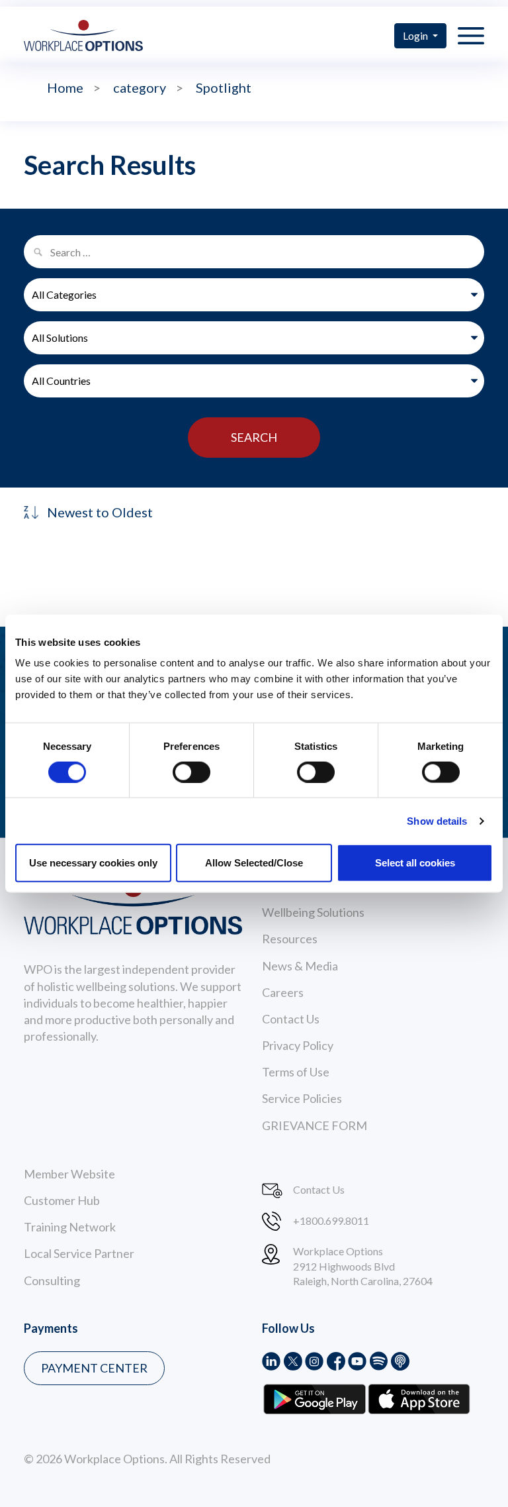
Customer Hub (62, 1200)
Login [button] (416, 35)
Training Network (70, 1227)
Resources (290, 938)
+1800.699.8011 (331, 1220)
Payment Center (94, 1368)
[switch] (191, 771)
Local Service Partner (79, 1253)
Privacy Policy (297, 1045)
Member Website (69, 1174)
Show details (437, 820)
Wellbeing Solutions (313, 912)
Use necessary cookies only (93, 862)
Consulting (52, 1280)
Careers (283, 992)
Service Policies (302, 1098)
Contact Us (290, 1019)
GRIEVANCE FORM (314, 1125)
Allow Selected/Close (254, 862)
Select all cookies (415, 862)
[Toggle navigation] (471, 35)
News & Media (300, 966)
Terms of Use (295, 1072)
